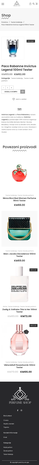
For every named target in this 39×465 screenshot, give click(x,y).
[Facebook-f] (17, 410)
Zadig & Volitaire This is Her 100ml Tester (19, 310)
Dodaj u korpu (11, 92)
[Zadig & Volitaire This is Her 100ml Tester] (20, 284)
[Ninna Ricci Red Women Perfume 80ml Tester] (20, 173)
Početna (5, 22)
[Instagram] (21, 410)
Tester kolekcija (16, 22)
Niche (5, 306)
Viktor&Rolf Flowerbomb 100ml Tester (19, 366)
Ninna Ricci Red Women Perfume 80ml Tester (19, 199)
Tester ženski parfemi (26, 195)
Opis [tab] (20, 109)
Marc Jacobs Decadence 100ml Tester (20, 255)
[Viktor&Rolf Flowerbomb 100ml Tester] (20, 340)
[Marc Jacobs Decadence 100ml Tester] (20, 229)
